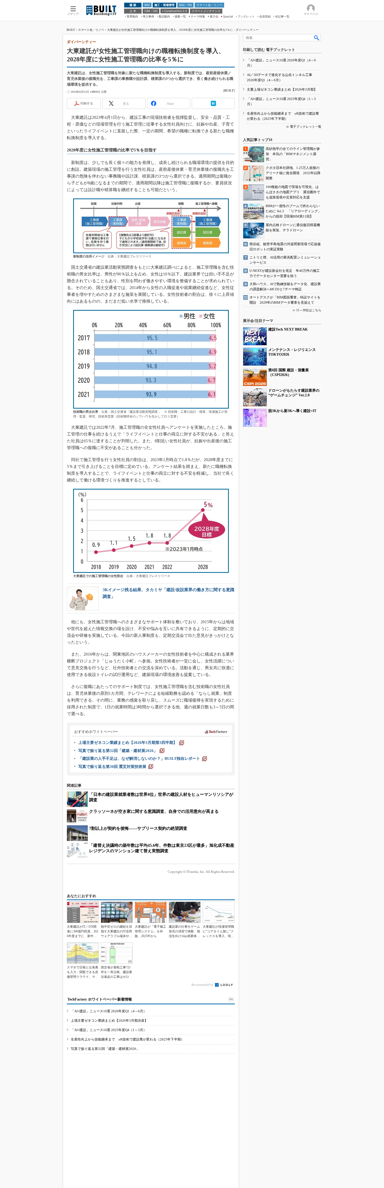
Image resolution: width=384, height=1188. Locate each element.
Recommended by (202, 984)
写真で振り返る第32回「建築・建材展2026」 (105, 1049)
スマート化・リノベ (91, 29)
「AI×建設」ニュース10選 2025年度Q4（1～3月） (109, 1030)
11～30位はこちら (308, 310)
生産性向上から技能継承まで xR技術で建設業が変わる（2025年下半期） (127, 1039)
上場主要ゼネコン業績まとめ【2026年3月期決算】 (109, 1020)
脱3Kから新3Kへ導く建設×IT (292, 411)
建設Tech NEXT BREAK (288, 329)
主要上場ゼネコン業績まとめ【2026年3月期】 (282, 89)
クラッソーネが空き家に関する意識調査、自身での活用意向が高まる (154, 811)
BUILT (71, 29)
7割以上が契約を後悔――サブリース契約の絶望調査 (138, 828)
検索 (317, 37)
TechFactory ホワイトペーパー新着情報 (99, 999)
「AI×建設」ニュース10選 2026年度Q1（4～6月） (109, 1011)
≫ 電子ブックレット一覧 (303, 126)
